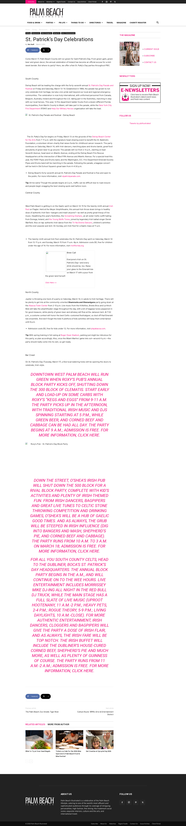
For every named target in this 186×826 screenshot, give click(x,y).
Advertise (49, 2)
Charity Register (138, 22)
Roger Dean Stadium (70, 335)
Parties (49, 22)
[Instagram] (106, 2)
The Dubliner (52, 564)
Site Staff (31, 44)
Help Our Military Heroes (62, 108)
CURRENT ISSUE (151, 49)
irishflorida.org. (77, 245)
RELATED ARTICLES (35, 724)
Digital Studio (61, 2)
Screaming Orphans (73, 216)
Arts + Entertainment (68, 33)
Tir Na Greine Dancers (82, 222)
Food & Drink (33, 22)
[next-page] (31, 761)
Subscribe (31, 2)
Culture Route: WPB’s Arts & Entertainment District (95, 713)
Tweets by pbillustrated (140, 123)
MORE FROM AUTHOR (58, 724)
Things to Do (77, 22)
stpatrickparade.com (71, 176)
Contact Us (71, 2)
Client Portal (92, 2)
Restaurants (43, 29)
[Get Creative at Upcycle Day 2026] (99, 739)
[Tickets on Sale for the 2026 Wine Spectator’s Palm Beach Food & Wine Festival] (69, 739)
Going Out (57, 33)
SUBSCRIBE (149, 55)
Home (27, 29)
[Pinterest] (111, 2)
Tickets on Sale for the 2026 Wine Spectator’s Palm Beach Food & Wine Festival (68, 753)
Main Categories (46, 33)
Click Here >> (51, 282)
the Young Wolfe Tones (59, 219)
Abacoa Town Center (38, 305)
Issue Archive (81, 2)
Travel (110, 22)
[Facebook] (102, 2)
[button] (157, 23)
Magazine (121, 22)
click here (88, 435)
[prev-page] (27, 761)
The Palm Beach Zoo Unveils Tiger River (42, 712)
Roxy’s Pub (72, 379)
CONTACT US (150, 62)
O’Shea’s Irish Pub (87, 480)
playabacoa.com (98, 328)
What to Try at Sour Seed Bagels (37, 751)
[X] (115, 2)
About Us (41, 2)
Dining (34, 29)
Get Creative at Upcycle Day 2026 (98, 751)
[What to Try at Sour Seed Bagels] (39, 739)
